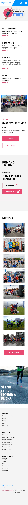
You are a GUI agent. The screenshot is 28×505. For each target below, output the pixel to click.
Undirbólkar (5, 466)
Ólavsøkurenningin (7, 444)
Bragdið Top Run (6, 449)
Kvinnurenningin (6, 447)
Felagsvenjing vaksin (7, 416)
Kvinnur (4, 420)
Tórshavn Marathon (7, 435)
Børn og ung (5, 418)
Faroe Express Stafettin (8, 437)
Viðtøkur (4, 461)
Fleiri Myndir (14, 352)
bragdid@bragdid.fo (7, 491)
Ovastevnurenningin (7, 442)
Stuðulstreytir (6, 468)
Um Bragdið (5, 470)
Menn (3, 423)
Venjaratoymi (5, 425)
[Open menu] (26, 3)
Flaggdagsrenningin (7, 439)
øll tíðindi (11, 146)
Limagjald (4, 459)
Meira (11, 139)
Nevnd (4, 463)
